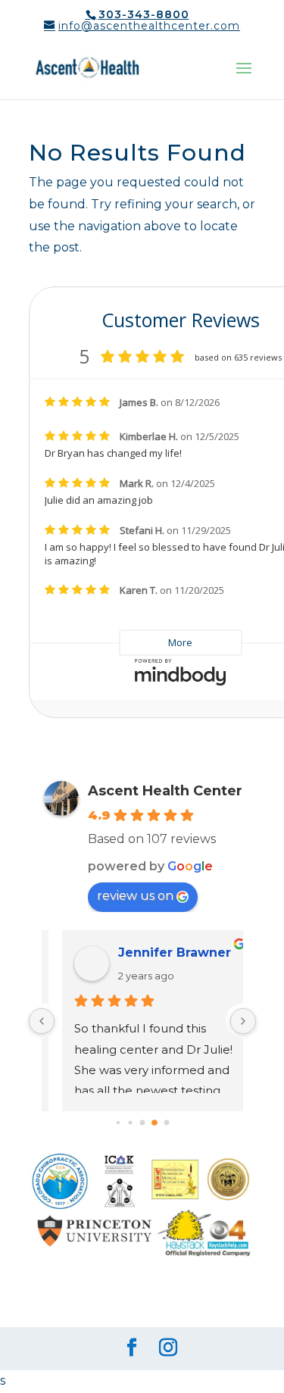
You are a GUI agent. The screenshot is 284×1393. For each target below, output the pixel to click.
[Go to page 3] (117, 1122)
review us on (135, 896)
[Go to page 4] (130, 1123)
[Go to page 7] (166, 1123)
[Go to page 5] (142, 1123)
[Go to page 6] (154, 1123)
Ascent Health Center (165, 790)
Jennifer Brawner (159, 952)
